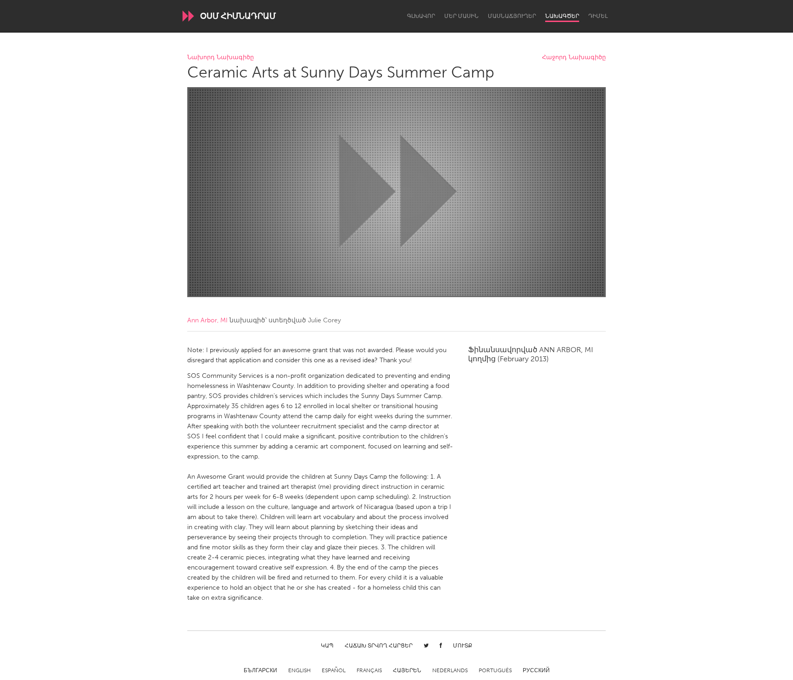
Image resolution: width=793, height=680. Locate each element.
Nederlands (450, 670)
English (299, 670)
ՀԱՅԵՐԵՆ (407, 670)
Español (334, 670)
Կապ (327, 645)
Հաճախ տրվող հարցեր (379, 645)
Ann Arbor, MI (207, 320)
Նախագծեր (562, 16)
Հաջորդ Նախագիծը (574, 58)
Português (495, 670)
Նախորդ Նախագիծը (220, 58)
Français (369, 670)
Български (260, 670)
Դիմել (598, 16)
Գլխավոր (421, 16)
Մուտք (462, 645)
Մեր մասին (461, 16)
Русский (536, 670)
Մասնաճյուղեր (512, 16)
